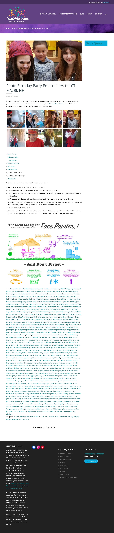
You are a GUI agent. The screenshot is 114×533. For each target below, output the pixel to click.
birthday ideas (11, 302)
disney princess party (37, 322)
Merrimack (73, 365)
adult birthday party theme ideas (53, 291)
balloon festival (62, 296)
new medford (51, 368)
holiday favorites (65, 460)
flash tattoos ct (20, 335)
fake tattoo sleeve (65, 332)
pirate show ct (57, 391)
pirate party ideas (25, 391)
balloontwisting (51, 299)
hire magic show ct (17, 342)
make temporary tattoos (56, 363)
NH (64, 368)
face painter (40, 327)
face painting (12, 154)
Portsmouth (46, 394)
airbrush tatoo (23, 294)
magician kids (55, 358)
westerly (72, 412)
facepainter (22, 332)
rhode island (15, 404)
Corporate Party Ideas (68, 14)
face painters (61, 327)
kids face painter (58, 345)
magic (52, 353)
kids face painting (71, 345)
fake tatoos (55, 332)
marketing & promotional (68, 477)
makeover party (19, 365)
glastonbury (18, 337)
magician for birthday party (19, 358)
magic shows (51, 355)
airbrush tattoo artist (47, 294)
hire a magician (44, 340)
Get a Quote (94, 43)
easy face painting (33, 325)
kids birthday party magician (20, 345)
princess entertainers (52, 396)
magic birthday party (61, 353)
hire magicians (41, 342)
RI (21, 404)
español (105, 2)
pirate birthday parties (50, 376)
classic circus (64, 474)
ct (51, 319)
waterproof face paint (51, 412)
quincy (8, 404)
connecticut (25, 319)
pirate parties (67, 383)
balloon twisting (13, 157)
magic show (11, 179)
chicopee (70, 317)
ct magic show (57, 319)
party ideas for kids (18, 376)
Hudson (61, 342)
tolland (22, 409)
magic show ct (25, 355)
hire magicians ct (52, 342)
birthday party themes (41, 314)
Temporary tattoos (12, 409)
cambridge (62, 317)
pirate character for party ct (40, 383)
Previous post (39, 427)
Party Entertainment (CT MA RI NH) (18, 419)
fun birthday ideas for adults (41, 335)
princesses (67, 401)
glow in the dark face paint (42, 337)
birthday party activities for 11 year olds (56, 302)
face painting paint (54, 330)
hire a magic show (18, 340)
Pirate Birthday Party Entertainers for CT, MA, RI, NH (32, 28)
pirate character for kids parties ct (59, 378)
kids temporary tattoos (19, 353)
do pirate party (74, 322)
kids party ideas (61, 350)
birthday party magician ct (40, 312)
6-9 (18, 417)
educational (64, 468)
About (89, 14)
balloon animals (11, 296)
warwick (33, 412)
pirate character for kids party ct (33, 381)
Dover (8, 325)
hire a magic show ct (31, 340)
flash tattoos (10, 335)
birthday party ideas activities (39, 309)
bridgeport (10, 317)
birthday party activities (34, 302)
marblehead (54, 365)
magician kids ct (32, 360)
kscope (16, 96)
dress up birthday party (19, 325)
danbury (22, 322)
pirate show (48, 391)
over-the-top (64, 465)
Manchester (46, 365)
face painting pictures (68, 330)
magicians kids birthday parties (37, 363)
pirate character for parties (54, 381)
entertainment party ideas (63, 325)
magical (76, 417)
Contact (98, 14)
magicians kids (21, 363)
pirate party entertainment (28, 389)
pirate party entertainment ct (47, 389)
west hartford (64, 412)
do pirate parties (63, 322)
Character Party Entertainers (57, 417)
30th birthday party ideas (68, 289)
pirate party (17, 386)
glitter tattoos (12, 160)
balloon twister (73, 296)
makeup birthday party (33, 365)
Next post (49, 427)
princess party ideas (28, 401)
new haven (42, 368)
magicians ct (61, 360)
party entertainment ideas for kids (22, 373)
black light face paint (68, 314)
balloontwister (40, 299)
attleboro (76, 294)
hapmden (62, 337)
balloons (32, 299)
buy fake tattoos (24, 317)
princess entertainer (37, 396)
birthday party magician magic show (62, 312)
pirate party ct (71, 386)
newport (59, 368)
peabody (39, 376)
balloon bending (51, 296)
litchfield (30, 353)
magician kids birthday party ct (16, 360)
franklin (28, 335)
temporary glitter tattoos (25, 406)
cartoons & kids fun (40, 417)
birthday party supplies (25, 314)
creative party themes (43, 319)
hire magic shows (29, 342)
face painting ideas (41, 330)
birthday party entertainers (29, 304)
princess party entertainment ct (69, 399)
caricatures (11, 166)
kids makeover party (39, 350)
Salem (32, 404)
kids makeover (62, 348)
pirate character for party (21, 383)
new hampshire (33, 368)
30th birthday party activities (49, 289)
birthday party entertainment (48, 304)
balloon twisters (11, 299)
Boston (78, 314)
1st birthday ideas (16, 289)
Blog (82, 14)
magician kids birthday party (70, 358)
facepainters (31, 332)
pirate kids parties (56, 383)
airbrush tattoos (13, 163)
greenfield (55, 337)
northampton (70, 368)
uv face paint (25, 412)
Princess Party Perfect (56, 104)
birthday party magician (23, 312)
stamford (67, 404)
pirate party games (12, 391)
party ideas (66, 373)
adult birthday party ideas (33, 291)
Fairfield (47, 332)
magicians (52, 360)
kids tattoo (70, 350)
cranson (32, 319)
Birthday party (21, 302)
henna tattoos (12, 169)
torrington (28, 409)
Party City (36, 371)
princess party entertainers (49, 399)
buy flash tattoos (36, 317)
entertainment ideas (47, 325)
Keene (66, 342)
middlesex (9, 368)
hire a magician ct (55, 340)
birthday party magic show (59, 309)
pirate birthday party (65, 376)
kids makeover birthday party (22, 350)
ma (48, 353)
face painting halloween (26, 330)
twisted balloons (38, 409)
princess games (65, 396)
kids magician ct (51, 348)
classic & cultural (65, 457)
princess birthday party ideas (20, 396)
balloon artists (40, 296)
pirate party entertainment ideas (69, 389)
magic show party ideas (38, 355)
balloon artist (30, 296)
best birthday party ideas (71, 299)
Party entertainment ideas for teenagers (48, 373)
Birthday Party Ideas (48, 14)
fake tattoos (76, 332)
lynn (45, 353)
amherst (69, 294)
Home (8, 28)
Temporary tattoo (71, 406)
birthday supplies (55, 314)
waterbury (40, 412)
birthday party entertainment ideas (48, 307)
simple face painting (41, 404)
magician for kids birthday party (40, 358)
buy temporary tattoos (50, 317)
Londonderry (38, 353)
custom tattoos (68, 319)
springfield (59, 404)
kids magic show (18, 348)
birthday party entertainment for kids (23, 307)
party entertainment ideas (49, 371)
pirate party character (41, 386)
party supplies (30, 376)
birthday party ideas (22, 309)
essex (74, 325)
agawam (15, 294)
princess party (16, 399)
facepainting (40, 332)
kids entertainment (46, 345)
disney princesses (51, 322)
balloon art (21, 296)
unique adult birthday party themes (56, 409)
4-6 (15, 417)
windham (9, 414)
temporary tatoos (58, 406)
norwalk (78, 368)
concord (17, 319)
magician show (43, 360)
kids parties (51, 350)
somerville (52, 404)
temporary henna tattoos (43, 406)
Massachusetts (64, 365)
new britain (23, 368)
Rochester (25, 404)
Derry (27, 322)
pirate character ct (19, 378)
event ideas (24, 327)
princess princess (57, 401)
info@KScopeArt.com (94, 453)
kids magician (41, 348)
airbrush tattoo (34, 294)
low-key (70, 417)
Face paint (32, 327)
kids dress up (34, 345)
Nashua (16, 368)
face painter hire (50, 327)
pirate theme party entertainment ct (29, 394)
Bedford (60, 299)
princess (53, 394)
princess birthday (62, 394)
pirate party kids (37, 391)
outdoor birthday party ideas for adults (19, 371)
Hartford (69, 337)
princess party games (13, 401)
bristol (16, 317)
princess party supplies (43, 401)
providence (75, 401)
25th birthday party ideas (31, 289)
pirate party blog (27, 386)
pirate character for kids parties (36, 378)
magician (59, 355)
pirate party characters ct (57, 386)
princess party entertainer (30, 399)
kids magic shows (30, 348)
